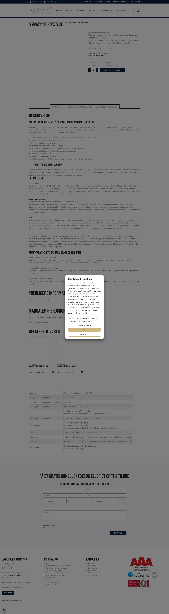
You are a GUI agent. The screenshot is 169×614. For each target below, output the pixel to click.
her (89, 321)
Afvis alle (84, 335)
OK (84, 330)
